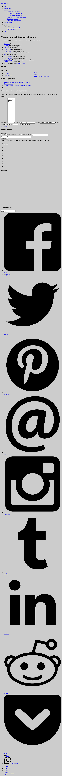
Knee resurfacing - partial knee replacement (17, 86)
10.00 (18, 135)
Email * (37, 122)
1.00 (3, 135)
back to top (4, 126)
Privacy (6, 772)
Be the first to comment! (41, 76)
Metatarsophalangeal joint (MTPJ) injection (17, 82)
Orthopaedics (8, 75)
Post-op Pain (8, 56)
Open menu (4, 3)
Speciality (7, 44)
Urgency (6, 46)
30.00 (29, 135)
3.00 (8, 135)
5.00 (13, 135)
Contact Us (7, 768)
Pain (5, 54)
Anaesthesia (7, 51)
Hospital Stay (8, 60)
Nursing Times (20, 63)
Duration (6, 47)
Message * (4, 122)
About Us (7, 767)
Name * (17, 122)
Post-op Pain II (8, 58)
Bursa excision (8, 84)
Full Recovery (8, 62)
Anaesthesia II (8, 53)
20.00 (24, 135)
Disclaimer (7, 770)
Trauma (6, 73)
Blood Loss (7, 49)
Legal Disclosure (9, 774)
